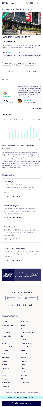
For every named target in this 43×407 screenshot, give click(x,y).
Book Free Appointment (21, 403)
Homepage (5, 9)
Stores (12, 9)
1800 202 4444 (35, 3)
